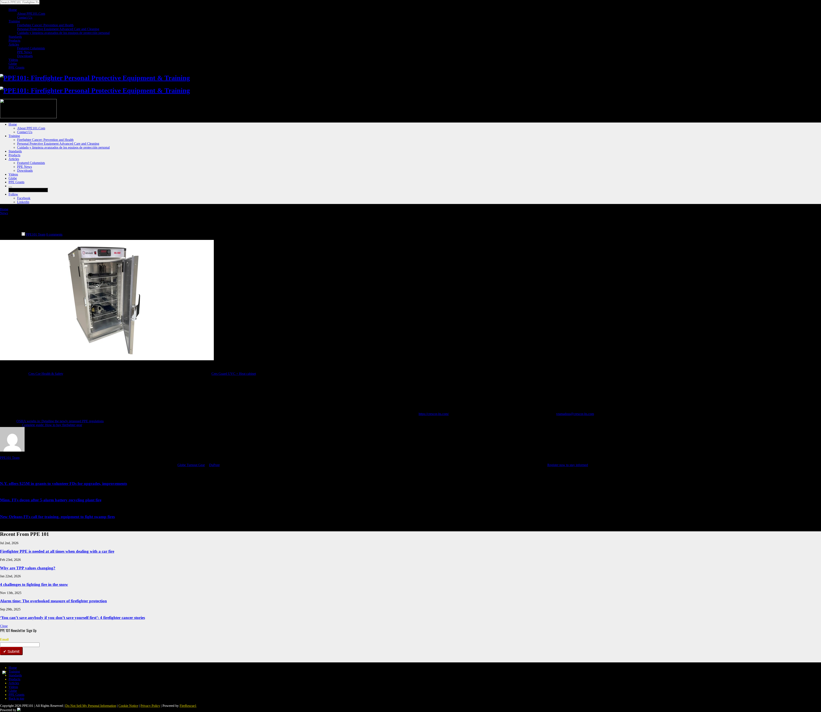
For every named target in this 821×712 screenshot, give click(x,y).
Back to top (16, 698)
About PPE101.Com (31, 13)
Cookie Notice (128, 706)
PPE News (24, 52)
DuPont (214, 465)
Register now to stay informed (567, 465)
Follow (13, 194)
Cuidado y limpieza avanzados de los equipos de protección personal (63, 33)
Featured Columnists (31, 48)
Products (14, 40)
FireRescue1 (188, 706)
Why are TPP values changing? (27, 568)
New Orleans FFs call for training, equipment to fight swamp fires (57, 516)
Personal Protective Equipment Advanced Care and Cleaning (58, 29)
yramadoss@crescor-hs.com (575, 414)
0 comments (54, 234)
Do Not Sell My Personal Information (90, 706)
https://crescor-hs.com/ (434, 414)
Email (4, 639)
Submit (12, 651)
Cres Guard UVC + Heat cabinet (233, 373)
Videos (13, 60)
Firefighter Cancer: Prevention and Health (45, 25)
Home (13, 10)
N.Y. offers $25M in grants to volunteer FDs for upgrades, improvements (63, 483)
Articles (14, 44)
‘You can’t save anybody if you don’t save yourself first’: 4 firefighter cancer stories (72, 617)
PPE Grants (16, 67)
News (4, 213)
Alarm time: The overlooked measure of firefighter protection (53, 601)
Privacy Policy (150, 706)
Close (4, 626)
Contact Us (24, 17)
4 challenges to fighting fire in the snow (34, 584)
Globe (13, 63)
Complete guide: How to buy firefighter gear (52, 425)
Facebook (23, 198)
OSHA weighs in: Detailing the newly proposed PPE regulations (60, 421)
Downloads (25, 56)
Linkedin (23, 202)
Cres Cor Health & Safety (45, 373)
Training (14, 21)
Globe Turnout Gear (191, 465)
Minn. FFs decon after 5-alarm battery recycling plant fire (50, 500)
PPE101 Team (35, 234)
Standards (15, 36)
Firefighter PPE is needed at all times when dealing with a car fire (57, 551)
